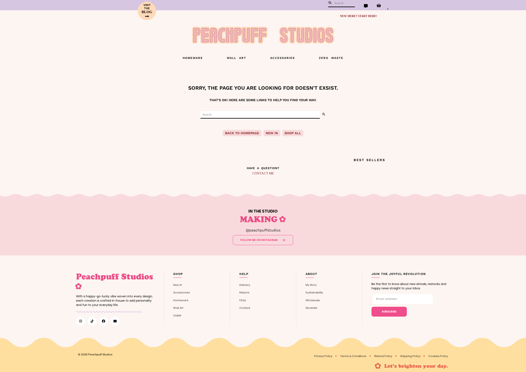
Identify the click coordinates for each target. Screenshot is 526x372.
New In (177, 285)
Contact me (263, 173)
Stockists (311, 308)
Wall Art (236, 57)
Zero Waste (331, 57)
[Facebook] (103, 321)
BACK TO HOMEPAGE (242, 133)
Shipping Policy (410, 356)
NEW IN (272, 133)
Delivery (244, 285)
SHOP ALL (293, 133)
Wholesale (313, 300)
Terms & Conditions (353, 356)
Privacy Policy (323, 356)
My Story (311, 285)
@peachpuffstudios (263, 230)
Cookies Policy (438, 356)
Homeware (193, 57)
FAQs (242, 300)
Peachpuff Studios (100, 354)
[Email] (115, 321)
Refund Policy (383, 356)
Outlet (177, 315)
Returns (244, 292)
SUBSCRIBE (389, 311)
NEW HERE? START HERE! (358, 16)
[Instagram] (80, 321)
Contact (244, 308)
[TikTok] (92, 321)
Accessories (282, 57)
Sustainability (314, 292)
